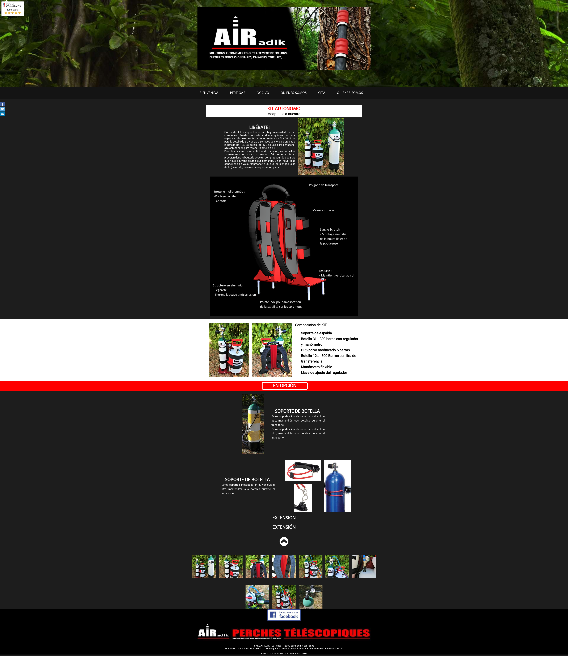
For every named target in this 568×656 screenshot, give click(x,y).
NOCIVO (263, 92)
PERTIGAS (237, 92)
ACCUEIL (264, 653)
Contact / (276, 653)
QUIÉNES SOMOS (294, 92)
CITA (321, 92)
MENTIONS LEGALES (299, 653)
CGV (286, 653)
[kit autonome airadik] (204, 566)
